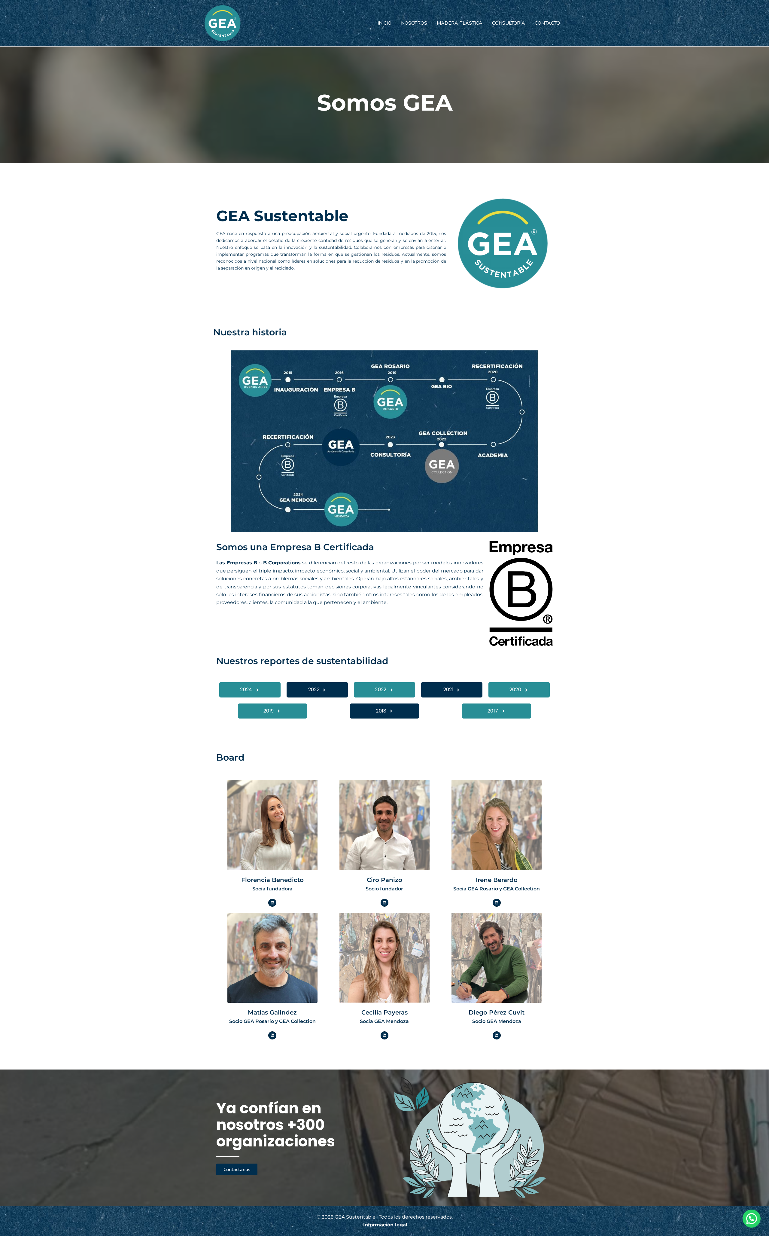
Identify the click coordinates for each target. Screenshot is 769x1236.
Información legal (385, 1225)
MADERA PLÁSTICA (459, 23)
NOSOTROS (414, 23)
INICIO (384, 23)
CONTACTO (547, 23)
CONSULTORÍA (508, 23)
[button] (752, 1219)
